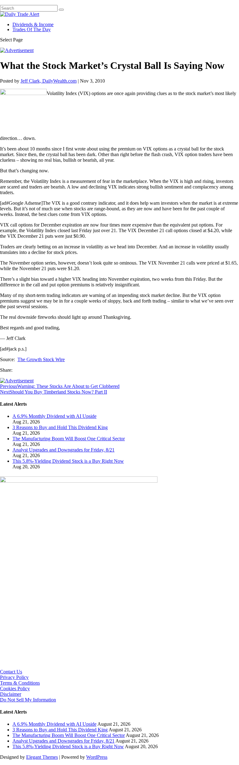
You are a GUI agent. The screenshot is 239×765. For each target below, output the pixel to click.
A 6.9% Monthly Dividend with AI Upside (54, 416)
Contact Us (11, 671)
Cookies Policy (15, 688)
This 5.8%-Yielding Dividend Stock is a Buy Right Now (68, 461)
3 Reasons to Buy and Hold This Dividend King (60, 427)
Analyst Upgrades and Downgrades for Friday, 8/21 (63, 449)
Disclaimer (10, 694)
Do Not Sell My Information (28, 699)
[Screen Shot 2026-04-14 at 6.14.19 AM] (78, 481)
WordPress (96, 757)
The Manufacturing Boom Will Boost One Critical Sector (68, 438)
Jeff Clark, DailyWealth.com (49, 81)
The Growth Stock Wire (41, 359)
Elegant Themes (42, 757)
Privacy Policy (14, 677)
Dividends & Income (33, 24)
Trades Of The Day (31, 29)
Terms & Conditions (20, 683)
